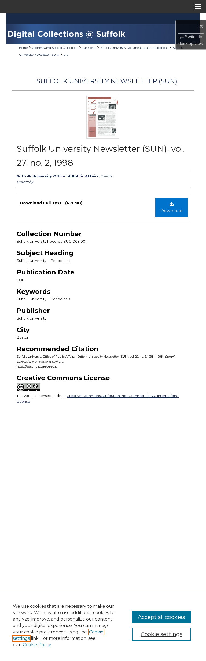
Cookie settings (161, 634)
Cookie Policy (37, 644)
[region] (103, 625)
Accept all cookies (161, 617)
